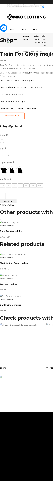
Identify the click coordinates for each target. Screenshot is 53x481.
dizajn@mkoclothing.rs (37, 5)
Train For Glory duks (11, 231)
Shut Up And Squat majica (14, 263)
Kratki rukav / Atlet (30, 73)
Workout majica (8, 284)
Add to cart (8, 201)
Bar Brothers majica (10, 305)
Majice (42, 73)
